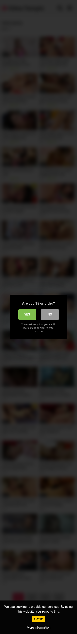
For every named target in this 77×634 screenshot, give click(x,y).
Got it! (38, 619)
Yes (27, 314)
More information (38, 627)
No (50, 314)
